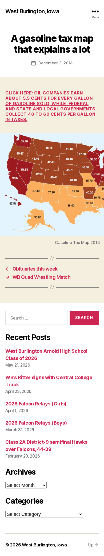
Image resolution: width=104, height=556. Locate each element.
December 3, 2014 (55, 62)
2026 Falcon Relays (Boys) (36, 423)
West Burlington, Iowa (32, 11)
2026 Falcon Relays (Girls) (35, 403)
